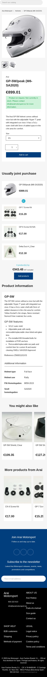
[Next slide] (41, 38)
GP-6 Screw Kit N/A (27, 227)
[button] (5, 65)
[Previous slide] (6, 38)
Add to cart (23, 155)
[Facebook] (30, 552)
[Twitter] (23, 552)
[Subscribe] (43, 579)
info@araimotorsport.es (28, 672)
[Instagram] (17, 552)
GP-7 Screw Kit (25, 207)
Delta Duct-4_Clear (27, 246)
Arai (7, 77)
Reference (9, 355)
